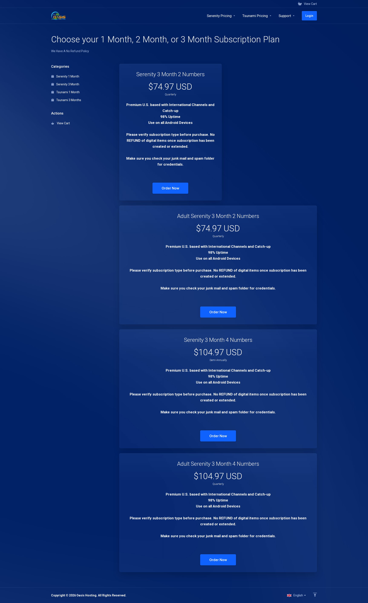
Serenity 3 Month (67, 84)
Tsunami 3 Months (68, 100)
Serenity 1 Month (67, 76)
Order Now (170, 188)
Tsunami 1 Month (68, 92)
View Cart (63, 123)
